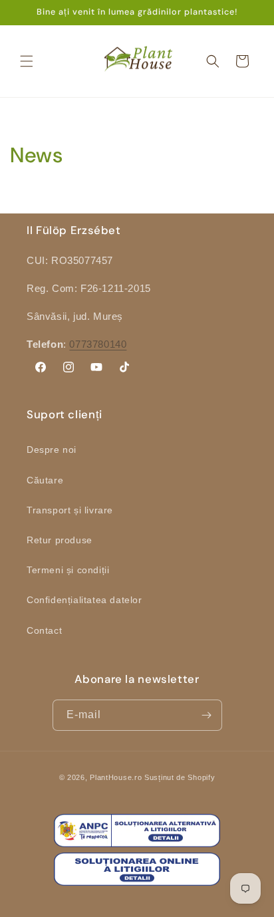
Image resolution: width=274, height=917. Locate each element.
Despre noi (51, 449)
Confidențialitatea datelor (84, 599)
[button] (26, 61)
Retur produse (59, 540)
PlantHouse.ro (116, 777)
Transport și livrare (70, 510)
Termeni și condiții (68, 570)
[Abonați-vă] (206, 715)
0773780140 (97, 344)
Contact (44, 630)
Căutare (45, 480)
